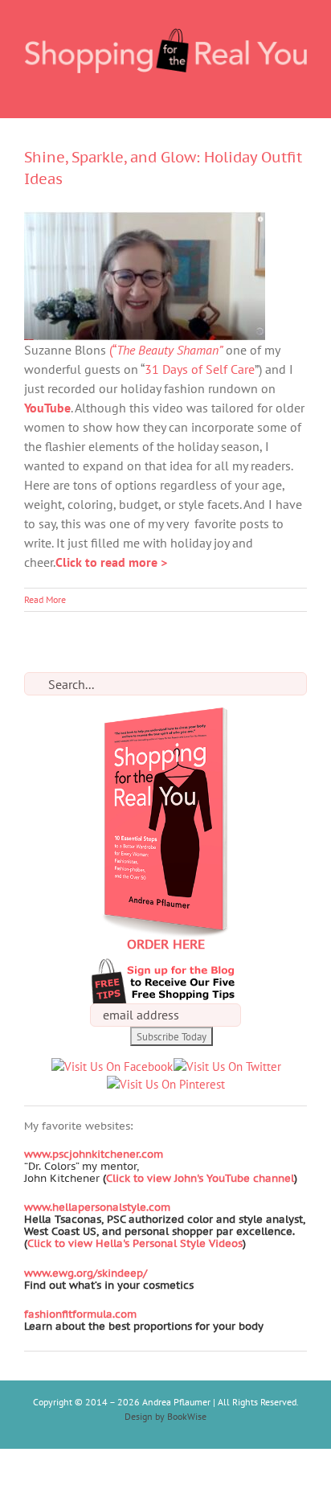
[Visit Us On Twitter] (227, 1066)
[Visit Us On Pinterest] (165, 1084)
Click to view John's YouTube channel (200, 1178)
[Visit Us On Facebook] (112, 1066)
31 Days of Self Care (200, 369)
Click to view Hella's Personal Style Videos (135, 1243)
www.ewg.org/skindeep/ (85, 1273)
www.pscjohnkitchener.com (93, 1154)
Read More (45, 599)
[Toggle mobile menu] (300, 92)
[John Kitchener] (101, 1178)
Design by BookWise (165, 1416)
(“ (166, 350)
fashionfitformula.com (80, 1314)
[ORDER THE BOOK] (165, 716)
